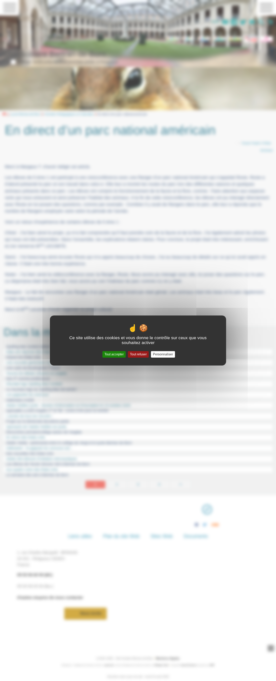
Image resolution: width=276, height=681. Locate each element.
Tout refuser (138, 354)
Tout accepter (114, 354)
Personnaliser (163, 354)
